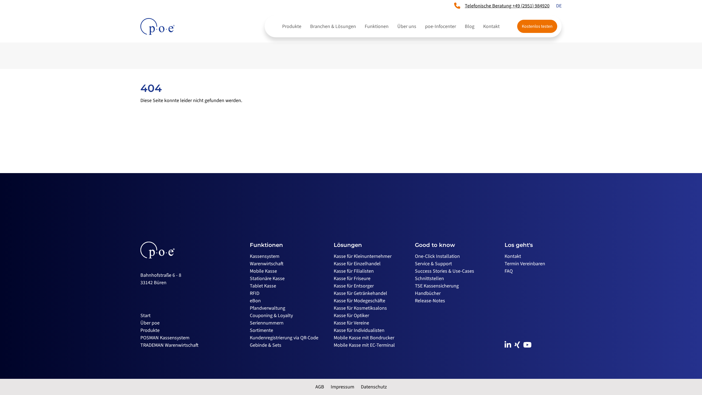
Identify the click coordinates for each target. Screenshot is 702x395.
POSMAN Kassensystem (164, 337)
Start (145, 315)
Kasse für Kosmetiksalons (360, 308)
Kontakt (491, 26)
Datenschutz (374, 386)
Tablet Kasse (263, 286)
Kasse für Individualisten (359, 330)
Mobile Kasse (263, 271)
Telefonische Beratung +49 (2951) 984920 (507, 5)
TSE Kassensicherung (437, 286)
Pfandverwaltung (267, 308)
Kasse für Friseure (352, 278)
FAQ (509, 271)
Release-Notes (430, 300)
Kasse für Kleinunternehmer (363, 256)
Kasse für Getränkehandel (360, 293)
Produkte (291, 26)
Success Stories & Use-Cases (444, 271)
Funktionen (377, 26)
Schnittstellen (429, 278)
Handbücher (428, 293)
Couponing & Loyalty (271, 315)
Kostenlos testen (537, 26)
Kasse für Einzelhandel (357, 263)
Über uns (406, 26)
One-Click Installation (437, 256)
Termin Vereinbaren (525, 263)
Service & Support (433, 263)
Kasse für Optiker (351, 315)
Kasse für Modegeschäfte (359, 300)
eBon (255, 300)
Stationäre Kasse (267, 278)
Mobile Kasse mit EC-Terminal (364, 345)
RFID (254, 293)
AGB (319, 386)
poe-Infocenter (440, 26)
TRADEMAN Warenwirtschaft (169, 345)
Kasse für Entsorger (354, 286)
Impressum (342, 386)
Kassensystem (264, 256)
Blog (469, 26)
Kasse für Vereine (351, 323)
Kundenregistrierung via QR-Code (284, 337)
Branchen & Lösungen (333, 26)
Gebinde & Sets (265, 345)
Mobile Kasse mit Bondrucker (364, 337)
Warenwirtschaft (267, 263)
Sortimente (261, 330)
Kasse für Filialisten (354, 271)
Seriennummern (267, 323)
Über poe (150, 323)
